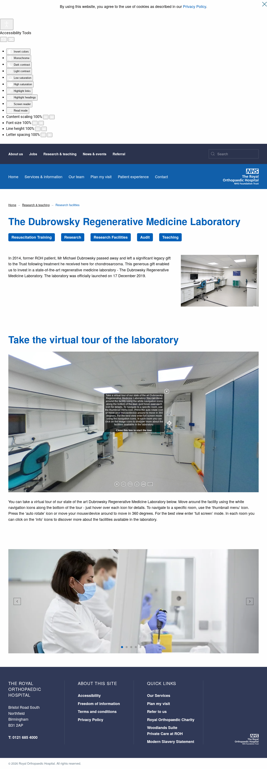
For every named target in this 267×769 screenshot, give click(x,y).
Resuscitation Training (31, 237)
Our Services (158, 695)
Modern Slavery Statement (170, 741)
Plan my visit (101, 176)
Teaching (170, 237)
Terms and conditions (97, 711)
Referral (119, 154)
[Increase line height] (44, 129)
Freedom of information (99, 703)
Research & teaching (60, 154)
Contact (161, 176)
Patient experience (133, 176)
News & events (94, 154)
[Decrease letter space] (43, 135)
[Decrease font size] (35, 123)
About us (15, 154)
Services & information (43, 176)
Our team (76, 176)
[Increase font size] (41, 123)
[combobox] (234, 154)
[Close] (264, 4)
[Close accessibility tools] (11, 39)
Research (72, 237)
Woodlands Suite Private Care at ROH (165, 730)
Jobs (33, 154)
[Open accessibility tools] (6, 24)
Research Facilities (111, 237)
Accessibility (89, 695)
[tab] (122, 647)
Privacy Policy (194, 6)
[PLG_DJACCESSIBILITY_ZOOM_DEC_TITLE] (45, 117)
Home (13, 176)
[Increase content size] (52, 117)
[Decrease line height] (37, 129)
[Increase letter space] (49, 135)
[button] (17, 601)
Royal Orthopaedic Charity (170, 719)
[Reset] (3, 39)
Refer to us (157, 711)
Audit (145, 237)
